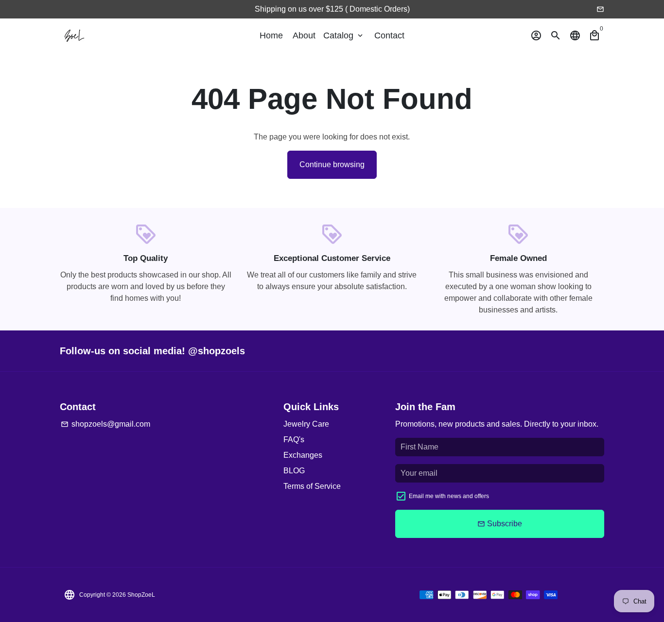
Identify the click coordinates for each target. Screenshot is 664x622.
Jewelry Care (306, 424)
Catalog (344, 35)
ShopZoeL (141, 594)
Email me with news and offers (449, 496)
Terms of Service (312, 486)
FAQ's (293, 439)
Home (271, 35)
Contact (389, 35)
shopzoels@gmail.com (105, 424)
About (304, 35)
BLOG (294, 470)
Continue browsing (332, 164)
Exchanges (302, 455)
